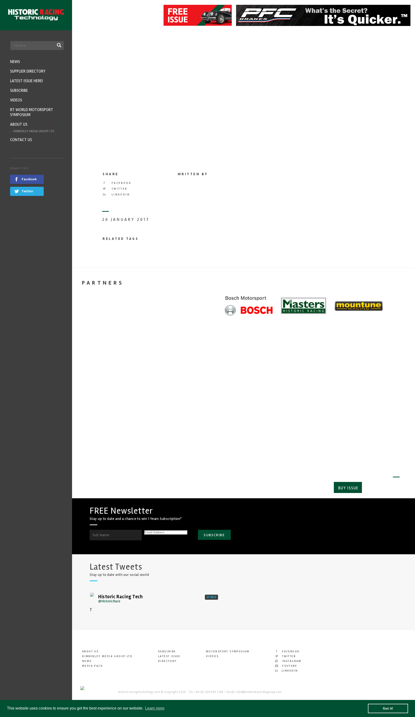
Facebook (120, 183)
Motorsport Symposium (228, 651)
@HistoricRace (109, 601)
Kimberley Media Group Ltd (107, 656)
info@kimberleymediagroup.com (259, 692)
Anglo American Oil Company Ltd (358, 398)
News (87, 661)
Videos (212, 656)
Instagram (291, 661)
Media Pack (92, 666)
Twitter (119, 189)
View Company (92, 443)
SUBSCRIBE (214, 535)
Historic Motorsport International (274, 398)
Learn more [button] (155, 708)
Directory (167, 661)
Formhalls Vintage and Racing (105, 398)
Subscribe (382, 488)
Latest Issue (169, 656)
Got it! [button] (388, 708)
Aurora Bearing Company (194, 395)
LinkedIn (120, 194)
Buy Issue (348, 488)
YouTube (289, 666)
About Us (90, 651)
